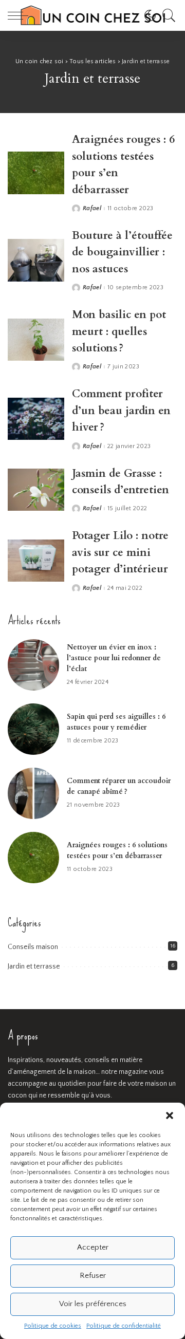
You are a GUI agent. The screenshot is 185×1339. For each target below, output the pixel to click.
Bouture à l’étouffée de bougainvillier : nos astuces (122, 252)
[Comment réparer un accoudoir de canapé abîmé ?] (33, 793)
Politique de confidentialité (123, 1326)
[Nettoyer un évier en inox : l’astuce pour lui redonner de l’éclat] (33, 665)
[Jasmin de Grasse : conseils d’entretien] (36, 490)
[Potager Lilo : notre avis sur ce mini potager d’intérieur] (36, 561)
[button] (169, 1115)
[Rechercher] (166, 15)
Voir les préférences (92, 1303)
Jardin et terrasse (34, 966)
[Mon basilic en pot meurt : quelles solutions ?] (36, 340)
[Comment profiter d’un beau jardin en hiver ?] (36, 419)
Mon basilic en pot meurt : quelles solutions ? (119, 331)
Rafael (92, 209)
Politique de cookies (52, 1326)
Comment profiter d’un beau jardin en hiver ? (121, 410)
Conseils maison (33, 947)
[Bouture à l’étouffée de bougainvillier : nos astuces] (36, 260)
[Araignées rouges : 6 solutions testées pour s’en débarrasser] (36, 173)
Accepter (92, 1247)
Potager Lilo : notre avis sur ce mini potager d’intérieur (120, 552)
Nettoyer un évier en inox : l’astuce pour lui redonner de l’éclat (114, 658)
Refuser (93, 1275)
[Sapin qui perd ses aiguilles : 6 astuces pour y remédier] (33, 729)
